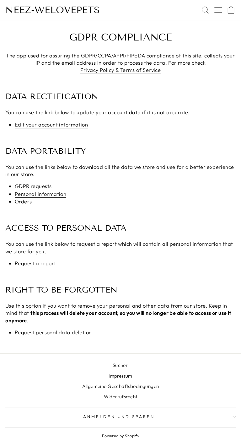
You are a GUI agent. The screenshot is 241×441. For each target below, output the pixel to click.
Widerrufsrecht (120, 397)
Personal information (40, 194)
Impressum (120, 376)
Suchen (120, 365)
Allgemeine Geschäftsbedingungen (120, 386)
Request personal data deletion (53, 332)
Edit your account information (51, 124)
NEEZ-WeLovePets (52, 10)
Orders (23, 201)
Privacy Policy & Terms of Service (120, 70)
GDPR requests (33, 186)
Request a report (35, 263)
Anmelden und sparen (119, 416)
